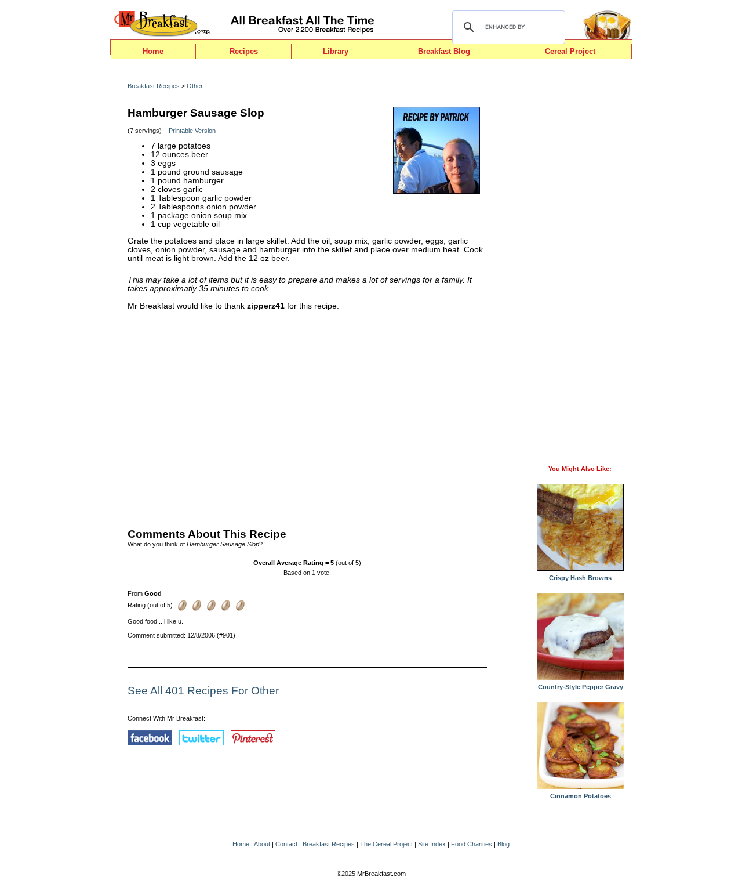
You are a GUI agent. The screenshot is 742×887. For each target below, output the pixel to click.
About (262, 844)
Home (153, 51)
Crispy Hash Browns (580, 577)
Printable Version (192, 130)
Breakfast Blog (444, 51)
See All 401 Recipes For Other (203, 691)
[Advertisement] (307, 416)
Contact (286, 844)
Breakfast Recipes (154, 85)
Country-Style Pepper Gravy (580, 686)
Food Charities (471, 844)
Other (195, 85)
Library (335, 51)
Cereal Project (570, 51)
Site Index (432, 844)
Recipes (244, 51)
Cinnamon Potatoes (580, 795)
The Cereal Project (386, 844)
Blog (503, 844)
